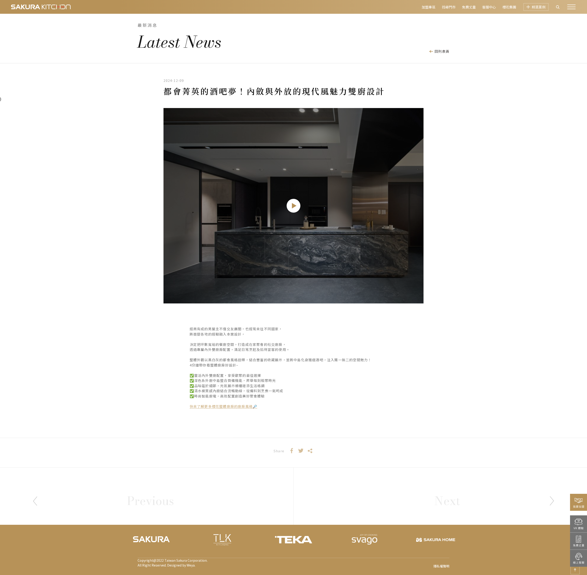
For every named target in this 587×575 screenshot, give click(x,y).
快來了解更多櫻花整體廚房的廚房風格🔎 (224, 406)
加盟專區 (428, 7)
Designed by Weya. (181, 565)
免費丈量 (469, 7)
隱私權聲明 (441, 566)
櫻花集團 (509, 7)
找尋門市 (449, 7)
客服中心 (489, 7)
